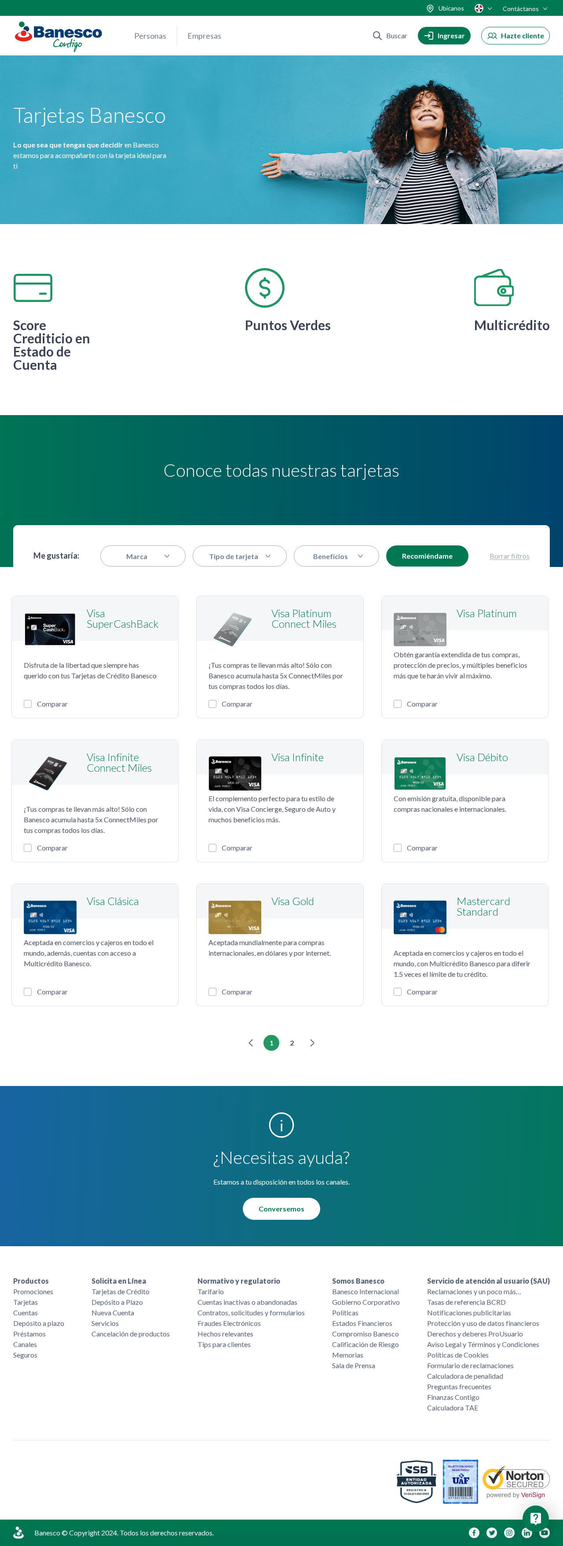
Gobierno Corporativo (366, 1302)
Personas (150, 35)
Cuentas (25, 1312)
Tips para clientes (224, 1344)
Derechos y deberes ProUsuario (475, 1333)
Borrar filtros (510, 556)
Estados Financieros (362, 1323)
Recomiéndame (427, 556)
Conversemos (281, 1208)
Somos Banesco (358, 1281)
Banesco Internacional (365, 1291)
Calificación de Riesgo (365, 1344)
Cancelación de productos (130, 1333)
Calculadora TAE (452, 1407)
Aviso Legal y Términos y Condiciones (483, 1344)
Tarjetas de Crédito (120, 1291)
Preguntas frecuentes (459, 1386)
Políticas (345, 1312)
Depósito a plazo (38, 1323)
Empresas (204, 35)
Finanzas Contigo (453, 1397)
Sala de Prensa (353, 1365)
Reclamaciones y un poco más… (474, 1291)
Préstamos (29, 1333)
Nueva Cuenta (112, 1312)
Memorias (347, 1355)
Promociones (33, 1291)
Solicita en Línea (118, 1281)
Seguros (25, 1355)
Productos (31, 1281)
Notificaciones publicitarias (469, 1312)
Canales (25, 1344)
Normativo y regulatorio (238, 1281)
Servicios (105, 1323)
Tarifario (210, 1291)
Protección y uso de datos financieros (483, 1323)
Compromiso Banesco (365, 1333)
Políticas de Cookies (458, 1355)
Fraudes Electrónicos (229, 1323)
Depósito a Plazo (117, 1302)
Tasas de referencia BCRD (466, 1302)
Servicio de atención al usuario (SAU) (488, 1281)
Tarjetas (25, 1302)
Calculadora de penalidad (465, 1376)
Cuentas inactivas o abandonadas (247, 1302)
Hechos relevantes (225, 1333)
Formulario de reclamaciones (470, 1365)
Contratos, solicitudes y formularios (251, 1312)
